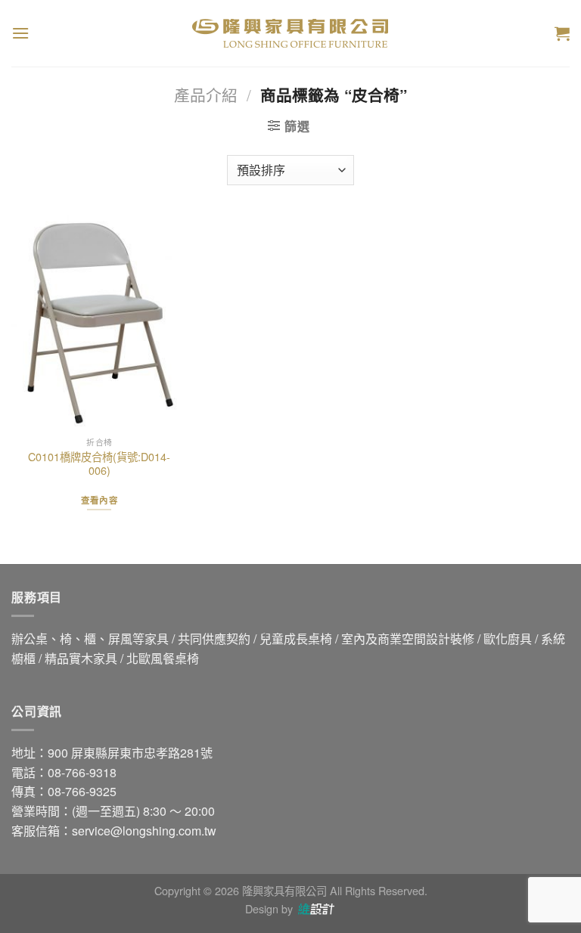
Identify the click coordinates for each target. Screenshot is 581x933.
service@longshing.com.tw (144, 830)
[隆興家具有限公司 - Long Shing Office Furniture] (290, 33)
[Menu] (20, 32)
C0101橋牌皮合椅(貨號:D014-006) (99, 464)
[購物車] (562, 33)
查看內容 (99, 500)
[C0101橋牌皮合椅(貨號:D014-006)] (99, 322)
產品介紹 (206, 94)
